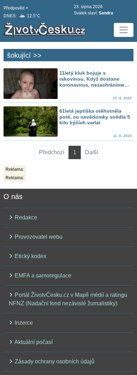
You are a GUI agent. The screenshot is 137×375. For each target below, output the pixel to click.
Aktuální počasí (33, 342)
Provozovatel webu (38, 237)
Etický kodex (29, 256)
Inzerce (23, 323)
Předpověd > (16, 8)
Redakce (25, 217)
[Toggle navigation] (123, 30)
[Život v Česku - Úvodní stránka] (46, 30)
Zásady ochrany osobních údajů (53, 361)
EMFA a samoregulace (42, 276)
